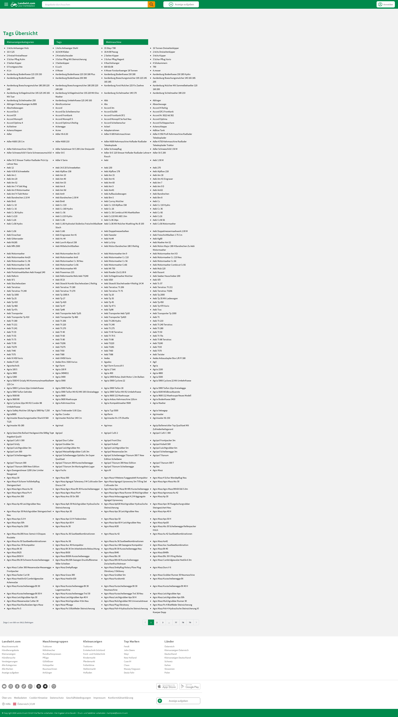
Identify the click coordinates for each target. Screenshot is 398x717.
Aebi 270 (157, 167)
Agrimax (108, 425)
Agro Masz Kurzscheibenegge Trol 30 (73, 593)
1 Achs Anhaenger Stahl (67, 48)
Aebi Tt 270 (61, 328)
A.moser (157, 70)
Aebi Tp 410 (12, 302)
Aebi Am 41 (109, 178)
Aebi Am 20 (12, 178)
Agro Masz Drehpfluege (66, 567)
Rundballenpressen (52, 653)
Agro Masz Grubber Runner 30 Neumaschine (174, 574)
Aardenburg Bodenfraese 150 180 (119, 74)
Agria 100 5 (12, 369)
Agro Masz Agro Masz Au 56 (19, 488)
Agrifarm (108, 414)
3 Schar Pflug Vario (162, 59)
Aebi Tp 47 (60, 305)
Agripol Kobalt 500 (162, 444)
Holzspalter (48, 665)
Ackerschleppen (14, 130)
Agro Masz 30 (13, 477)
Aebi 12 (10, 167)
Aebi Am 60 (109, 182)
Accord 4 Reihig (160, 107)
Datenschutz (57, 697)
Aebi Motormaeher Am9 (67, 257)
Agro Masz (158, 470)
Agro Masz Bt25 (14, 552)
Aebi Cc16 (157, 216)
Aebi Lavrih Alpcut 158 (66, 242)
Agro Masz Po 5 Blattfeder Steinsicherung (75, 608)
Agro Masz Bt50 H (15, 556)
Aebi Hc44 (109, 238)
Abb (106, 100)
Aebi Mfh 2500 (13, 246)
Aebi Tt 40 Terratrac (113, 331)
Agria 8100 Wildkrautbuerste (166, 391)
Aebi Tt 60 (60, 335)
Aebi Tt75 (11, 354)
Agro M (107, 470)
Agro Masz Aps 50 (112, 518)
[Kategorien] (38, 686)
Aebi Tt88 (108, 354)
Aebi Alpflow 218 (161, 171)
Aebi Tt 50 (157, 331)
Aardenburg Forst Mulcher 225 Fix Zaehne (124, 85)
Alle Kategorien (9, 665)
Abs (106, 104)
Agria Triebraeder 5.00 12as (68, 410)
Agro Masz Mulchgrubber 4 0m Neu (72, 600)
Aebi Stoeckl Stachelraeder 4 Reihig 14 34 (123, 283)
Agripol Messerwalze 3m (115, 451)
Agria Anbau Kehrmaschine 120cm (120, 399)
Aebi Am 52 (12, 182)
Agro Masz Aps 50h (15, 522)
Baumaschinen (50, 668)
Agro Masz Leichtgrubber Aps (166, 593)
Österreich (169, 646)
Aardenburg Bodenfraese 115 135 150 (24, 74)
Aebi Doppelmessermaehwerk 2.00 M (170, 231)
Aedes (107, 358)
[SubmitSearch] (151, 4)
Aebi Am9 (60, 193)
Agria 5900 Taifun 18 (113, 387)
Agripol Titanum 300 (16, 462)
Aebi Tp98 (108, 309)
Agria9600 (11, 414)
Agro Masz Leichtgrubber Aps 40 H (72, 597)
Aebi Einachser (14, 234)
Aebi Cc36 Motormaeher (164, 223)
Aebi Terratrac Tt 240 (17, 290)
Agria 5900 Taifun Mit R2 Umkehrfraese (122, 391)
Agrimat (59, 425)
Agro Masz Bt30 (63, 552)
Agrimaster (158, 414)
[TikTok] (23, 686)
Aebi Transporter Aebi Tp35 (68, 313)
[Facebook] (17, 686)
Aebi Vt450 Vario (63, 358)
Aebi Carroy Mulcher (114, 201)
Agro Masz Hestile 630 (66, 578)
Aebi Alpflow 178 (112, 171)
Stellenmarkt (89, 668)
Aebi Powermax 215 (65, 272)
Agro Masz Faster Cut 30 (18, 574)
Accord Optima (160, 118)
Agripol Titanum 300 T (163, 462)
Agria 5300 (12, 376)
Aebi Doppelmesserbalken (116, 231)
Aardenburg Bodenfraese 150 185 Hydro (171, 74)
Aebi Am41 (109, 189)
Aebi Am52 (158, 189)
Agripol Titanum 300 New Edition (120, 462)
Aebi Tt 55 (11, 335)
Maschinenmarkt (10, 646)
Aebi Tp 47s (12, 309)
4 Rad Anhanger (111, 62)
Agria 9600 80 (13, 399)
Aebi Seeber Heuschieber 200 (166, 275)
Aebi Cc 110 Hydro (161, 204)
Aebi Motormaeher (16, 253)
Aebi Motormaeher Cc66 (115, 264)
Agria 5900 (60, 380)
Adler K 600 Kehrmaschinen (117, 133)
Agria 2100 (158, 369)
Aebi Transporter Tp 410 (18, 316)
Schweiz (168, 661)
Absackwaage (159, 104)
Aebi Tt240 (158, 343)
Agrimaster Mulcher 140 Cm (69, 417)
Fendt (126, 646)
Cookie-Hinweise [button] (38, 697)
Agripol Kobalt (111, 444)
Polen (167, 672)
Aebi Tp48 (60, 309)
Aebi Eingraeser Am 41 (66, 234)
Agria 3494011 (62, 373)
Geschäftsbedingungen (78, 697)
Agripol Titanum (161, 455)
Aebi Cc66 (60, 231)
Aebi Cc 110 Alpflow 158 (115, 204)
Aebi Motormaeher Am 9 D (165, 253)
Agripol (59, 432)
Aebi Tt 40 (60, 331)
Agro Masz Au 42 (112, 533)
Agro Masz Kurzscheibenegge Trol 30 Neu (123, 593)
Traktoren (47, 646)
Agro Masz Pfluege (64, 604)
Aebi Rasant (158, 272)
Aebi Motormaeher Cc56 (67, 264)
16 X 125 (10, 51)
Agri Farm (60, 365)
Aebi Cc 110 (61, 204)
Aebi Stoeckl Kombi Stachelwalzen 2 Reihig (76, 283)
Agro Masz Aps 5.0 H (16, 518)
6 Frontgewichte (14, 66)
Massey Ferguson (132, 668)
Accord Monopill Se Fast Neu (117, 118)
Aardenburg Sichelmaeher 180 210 (169, 92)
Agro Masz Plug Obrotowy (116, 604)
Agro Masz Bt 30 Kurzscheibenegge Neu (123, 548)
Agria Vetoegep (160, 410)
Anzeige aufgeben (10, 672)
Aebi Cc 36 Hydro (15, 212)
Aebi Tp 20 (109, 294)
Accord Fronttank (64, 115)
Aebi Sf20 (108, 279)
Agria (155, 365)
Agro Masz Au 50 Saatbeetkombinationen (26, 541)
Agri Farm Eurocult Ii (114, 365)
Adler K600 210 (62, 141)
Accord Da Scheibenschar (68, 111)
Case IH (127, 661)
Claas (126, 665)
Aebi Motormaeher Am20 (18, 257)
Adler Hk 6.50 (62, 133)
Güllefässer (48, 661)
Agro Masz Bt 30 (14, 548)
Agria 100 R (61, 369)
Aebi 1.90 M (158, 160)
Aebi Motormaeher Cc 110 (116, 257)
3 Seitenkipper (62, 62)
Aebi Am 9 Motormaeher (18, 189)
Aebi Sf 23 (60, 279)
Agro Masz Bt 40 (160, 548)
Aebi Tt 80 (60, 339)
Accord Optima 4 (15, 122)
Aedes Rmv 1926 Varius (66, 361)
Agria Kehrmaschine (65, 402)
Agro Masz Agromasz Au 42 (165, 492)
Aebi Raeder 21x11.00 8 (115, 272)
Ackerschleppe (160, 126)
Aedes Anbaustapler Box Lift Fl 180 (169, 358)
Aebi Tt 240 (109, 324)
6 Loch (59, 66)
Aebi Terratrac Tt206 (162, 290)
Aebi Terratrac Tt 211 (163, 287)
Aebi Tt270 (12, 346)
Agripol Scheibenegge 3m (165, 451)
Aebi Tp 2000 (159, 294)
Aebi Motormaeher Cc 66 (164, 260)
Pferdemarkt (89, 661)
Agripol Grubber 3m (65, 444)
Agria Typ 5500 (111, 410)
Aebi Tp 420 (61, 302)
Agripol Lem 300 (14, 451)
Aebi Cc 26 (109, 208)
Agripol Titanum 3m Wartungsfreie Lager (75, 466)
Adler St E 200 (159, 152)
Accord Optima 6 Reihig (67, 122)
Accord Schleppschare (163, 122)
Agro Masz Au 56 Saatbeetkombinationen (123, 541)
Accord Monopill (15, 118)
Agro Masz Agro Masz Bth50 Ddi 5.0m (170, 488)
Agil (155, 361)
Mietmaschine (113, 42)
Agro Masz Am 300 (15, 496)
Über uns (7, 697)
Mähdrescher (49, 650)
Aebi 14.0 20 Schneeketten (68, 167)
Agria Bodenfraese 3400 (164, 399)
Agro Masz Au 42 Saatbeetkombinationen (172, 533)
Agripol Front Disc (112, 440)
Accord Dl (11, 115)
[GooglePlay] (189, 686)
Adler (9, 133)
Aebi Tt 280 (158, 328)
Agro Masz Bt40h (161, 552)
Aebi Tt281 (109, 346)
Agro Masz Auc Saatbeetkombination (170, 544)
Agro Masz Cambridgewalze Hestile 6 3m (172, 559)
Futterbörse (88, 665)
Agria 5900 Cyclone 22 (114, 380)
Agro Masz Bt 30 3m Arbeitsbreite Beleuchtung (78, 548)
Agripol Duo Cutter (64, 440)
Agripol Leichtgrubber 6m (165, 447)
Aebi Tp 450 (158, 302)
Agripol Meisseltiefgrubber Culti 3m (72, 451)
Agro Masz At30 (111, 526)
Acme (58, 130)
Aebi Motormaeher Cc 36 (18, 260)
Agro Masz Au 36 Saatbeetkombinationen (75, 533)
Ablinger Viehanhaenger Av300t (22, 104)
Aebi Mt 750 (109, 268)
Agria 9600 (60, 395)
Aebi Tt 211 (12, 324)
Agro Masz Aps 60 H (65, 522)
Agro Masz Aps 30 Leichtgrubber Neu (121, 511)
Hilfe (8, 704)
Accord (59, 107)
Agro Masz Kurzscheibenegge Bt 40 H (170, 585)
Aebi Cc (156, 201)
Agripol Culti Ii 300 (15, 440)
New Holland (130, 657)
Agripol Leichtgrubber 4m (68, 447)
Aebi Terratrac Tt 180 (65, 287)
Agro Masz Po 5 (14, 608)
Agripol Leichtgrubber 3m (19, 447)
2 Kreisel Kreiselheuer (17, 55)
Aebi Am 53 (61, 182)
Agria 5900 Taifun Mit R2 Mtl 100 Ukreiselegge (77, 391)
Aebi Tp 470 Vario (161, 305)
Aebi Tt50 (60, 350)
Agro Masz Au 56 (63, 541)
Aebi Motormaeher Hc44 (18, 268)
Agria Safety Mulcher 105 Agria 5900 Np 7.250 (28, 410)
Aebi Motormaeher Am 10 (67, 253)
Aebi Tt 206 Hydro (112, 320)
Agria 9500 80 (13, 395)
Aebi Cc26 (11, 219)
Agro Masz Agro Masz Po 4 (19, 492)
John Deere (129, 650)
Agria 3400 (12, 373)
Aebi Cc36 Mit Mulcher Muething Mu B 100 (124, 223)
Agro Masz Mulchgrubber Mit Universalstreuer (126, 600)
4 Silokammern (160, 62)
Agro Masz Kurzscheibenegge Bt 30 (23, 585)
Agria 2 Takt (110, 369)
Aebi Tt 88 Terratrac (162, 339)
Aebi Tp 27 (60, 298)
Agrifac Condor (63, 414)
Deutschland (170, 653)
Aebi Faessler (110, 234)
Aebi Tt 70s (158, 335)
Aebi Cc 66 (158, 212)
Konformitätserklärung (120, 697)
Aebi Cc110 (12, 216)
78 (183, 622)
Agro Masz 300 (62, 477)
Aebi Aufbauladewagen (115, 193)
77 (176, 622)
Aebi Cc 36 (158, 208)
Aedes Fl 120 (12, 361)
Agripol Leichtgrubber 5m (116, 447)
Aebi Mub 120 (159, 268)
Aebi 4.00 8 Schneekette (18, 171)
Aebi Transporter (15, 313)
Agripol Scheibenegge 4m (19, 455)
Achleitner (12, 126)
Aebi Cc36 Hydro (15, 223)
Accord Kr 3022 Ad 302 (163, 115)
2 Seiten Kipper (111, 55)
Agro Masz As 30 (63, 526)
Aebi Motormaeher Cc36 (18, 264)
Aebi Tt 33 (11, 331)
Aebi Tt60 (108, 350)
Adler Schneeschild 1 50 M (165, 148)
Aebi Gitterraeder (15, 238)
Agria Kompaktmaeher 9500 (117, 402)
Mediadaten (20, 697)
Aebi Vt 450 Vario (15, 358)
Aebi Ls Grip (109, 242)
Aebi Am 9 (108, 186)
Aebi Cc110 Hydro (64, 216)
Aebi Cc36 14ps (111, 219)
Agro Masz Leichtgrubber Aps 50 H (120, 597)
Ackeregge (60, 126)
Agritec (156, 466)
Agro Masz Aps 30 (64, 511)
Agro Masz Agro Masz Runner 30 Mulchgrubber (126, 492)
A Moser (59, 70)
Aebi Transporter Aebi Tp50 (117, 313)
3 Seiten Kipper (14, 62)
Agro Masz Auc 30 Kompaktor (21, 544)
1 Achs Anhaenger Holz (18, 48)
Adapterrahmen (111, 130)
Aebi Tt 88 (108, 339)
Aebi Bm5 (11, 201)
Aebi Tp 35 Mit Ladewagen (165, 298)
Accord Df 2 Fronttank (163, 111)
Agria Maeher (159, 402)
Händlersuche (8, 657)
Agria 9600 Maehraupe (66, 399)
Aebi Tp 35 (109, 298)
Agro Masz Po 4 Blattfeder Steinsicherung (172, 604)
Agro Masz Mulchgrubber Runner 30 (170, 600)
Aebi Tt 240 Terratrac (163, 324)
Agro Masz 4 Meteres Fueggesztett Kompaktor (126, 477)
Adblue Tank (159, 130)
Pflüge (46, 657)
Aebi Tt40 (11, 350)
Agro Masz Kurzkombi (114, 578)
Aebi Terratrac (13, 287)
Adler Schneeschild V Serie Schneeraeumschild (29, 152)
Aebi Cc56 (11, 231)
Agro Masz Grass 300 (65, 574)
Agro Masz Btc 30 (112, 556)
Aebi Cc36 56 (159, 219)
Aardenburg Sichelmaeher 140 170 (120, 92)
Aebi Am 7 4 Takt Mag (17, 186)
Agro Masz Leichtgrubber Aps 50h (168, 597)
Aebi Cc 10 (12, 204)
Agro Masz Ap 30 (160, 496)
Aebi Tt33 (157, 346)
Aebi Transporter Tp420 (115, 316)
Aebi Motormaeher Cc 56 (115, 260)
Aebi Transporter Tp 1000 (164, 313)
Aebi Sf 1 (11, 279)
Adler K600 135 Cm (15, 141)
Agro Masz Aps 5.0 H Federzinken (71, 518)
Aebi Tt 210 (158, 320)
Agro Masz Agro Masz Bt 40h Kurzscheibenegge (126, 488)
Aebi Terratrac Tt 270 (65, 290)
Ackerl (107, 126)
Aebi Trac (157, 309)
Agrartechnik (13, 365)
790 (154, 66)
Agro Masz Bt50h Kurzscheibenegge (72, 556)
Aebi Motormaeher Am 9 (115, 253)
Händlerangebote (10, 650)
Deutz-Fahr (129, 672)
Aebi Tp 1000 (13, 294)
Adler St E (60, 152)
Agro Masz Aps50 (161, 522)
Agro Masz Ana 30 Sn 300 (67, 496)
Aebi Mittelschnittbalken (67, 246)
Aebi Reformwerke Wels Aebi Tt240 (72, 275)
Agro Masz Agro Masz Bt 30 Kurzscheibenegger (78, 488)
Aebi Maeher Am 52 (162, 242)
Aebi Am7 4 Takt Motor (17, 193)
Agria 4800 (158, 373)
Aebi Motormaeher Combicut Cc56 (169, 264)
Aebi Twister (158, 354)
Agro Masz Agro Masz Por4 (68, 492)
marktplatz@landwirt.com (117, 713)
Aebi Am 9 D (158, 186)
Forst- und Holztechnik (94, 653)
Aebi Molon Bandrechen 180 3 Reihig (121, 246)
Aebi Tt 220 (61, 324)
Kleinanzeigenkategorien (20, 42)
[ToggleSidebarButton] (6, 4)
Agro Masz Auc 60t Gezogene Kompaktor (123, 544)
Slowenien (169, 668)
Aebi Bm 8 (157, 197)
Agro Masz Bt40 (111, 552)
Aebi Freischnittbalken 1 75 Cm (167, 234)
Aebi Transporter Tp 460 (67, 316)
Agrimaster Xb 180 (15, 425)
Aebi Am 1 (11, 175)
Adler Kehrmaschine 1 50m (19, 148)
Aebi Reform (13, 275)
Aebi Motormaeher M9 (66, 268)
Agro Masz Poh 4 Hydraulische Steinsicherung (126, 608)
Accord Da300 (110, 111)
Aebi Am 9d (61, 189)
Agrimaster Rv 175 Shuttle (116, 417)
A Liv (9, 70)
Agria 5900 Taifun (64, 387)
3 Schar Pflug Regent (114, 59)
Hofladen (87, 672)
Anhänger (47, 672)
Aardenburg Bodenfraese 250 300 (71, 77)
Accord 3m (109, 107)
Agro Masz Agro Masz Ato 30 (166, 481)
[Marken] (45, 686)
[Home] (23, 4)
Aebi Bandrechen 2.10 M (18, 197)
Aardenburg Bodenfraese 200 (20, 77)
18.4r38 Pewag (111, 51)
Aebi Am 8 (60, 186)
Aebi (106, 160)
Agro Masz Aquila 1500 (17, 526)
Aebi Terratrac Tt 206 (114, 287)
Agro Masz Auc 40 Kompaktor (69, 544)
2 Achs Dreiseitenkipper (164, 51)
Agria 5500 (158, 376)
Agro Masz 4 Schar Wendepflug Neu (170, 477)
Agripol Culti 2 (111, 432)
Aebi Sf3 (156, 279)
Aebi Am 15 (109, 175)
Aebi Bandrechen (161, 193)
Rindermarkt (89, 657)
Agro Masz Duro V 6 (162, 567)
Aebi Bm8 (60, 201)
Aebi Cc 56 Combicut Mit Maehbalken (122, 212)
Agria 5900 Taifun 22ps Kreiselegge (169, 387)
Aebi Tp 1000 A (62, 294)
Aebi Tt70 (157, 350)
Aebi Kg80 (157, 238)
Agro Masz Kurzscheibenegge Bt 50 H (24, 593)
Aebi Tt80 (60, 354)
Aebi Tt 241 (12, 328)
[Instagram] (10, 686)
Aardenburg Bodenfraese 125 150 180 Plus (75, 74)
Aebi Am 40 (61, 178)
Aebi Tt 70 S (109, 335)
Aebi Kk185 (12, 242)
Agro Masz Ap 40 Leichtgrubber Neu (24, 503)
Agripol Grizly (13, 444)
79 (190, 622)
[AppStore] (166, 686)
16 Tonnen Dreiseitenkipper (166, 48)
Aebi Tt (156, 316)
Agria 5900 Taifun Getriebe (19, 391)
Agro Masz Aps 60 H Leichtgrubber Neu (122, 522)
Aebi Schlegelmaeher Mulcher (118, 275)
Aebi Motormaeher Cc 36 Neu (69, 260)
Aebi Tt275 (60, 346)
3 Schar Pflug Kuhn (16, 59)
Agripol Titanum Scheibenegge (119, 466)
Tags (59, 42)
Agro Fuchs (61, 470)
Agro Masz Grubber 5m (115, 574)
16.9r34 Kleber (62, 51)
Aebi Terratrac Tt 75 (113, 290)
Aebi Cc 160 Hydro (64, 208)
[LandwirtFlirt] (53, 686)
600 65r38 (108, 66)
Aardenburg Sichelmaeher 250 (21, 100)
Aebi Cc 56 (60, 212)
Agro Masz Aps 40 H (162, 511)
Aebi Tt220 (109, 343)
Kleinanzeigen (9, 653)
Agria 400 (108, 373)
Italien (167, 665)
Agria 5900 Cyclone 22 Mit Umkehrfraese (172, 380)
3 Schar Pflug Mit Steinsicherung (71, 59)
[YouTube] (4, 686)
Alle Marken (7, 668)
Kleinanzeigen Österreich (176, 650)
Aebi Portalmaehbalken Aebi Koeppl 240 (26, 272)
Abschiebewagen (15, 107)
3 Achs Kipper (159, 55)
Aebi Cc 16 (12, 208)
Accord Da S (12, 111)
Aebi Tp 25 (11, 298)
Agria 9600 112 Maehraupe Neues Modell (172, 395)
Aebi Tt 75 (11, 339)
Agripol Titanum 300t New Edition (23, 466)
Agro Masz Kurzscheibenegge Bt (168, 578)
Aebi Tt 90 (11, 343)
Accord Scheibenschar (114, 122)
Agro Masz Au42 (160, 541)
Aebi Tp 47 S (110, 305)
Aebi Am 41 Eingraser (163, 178)
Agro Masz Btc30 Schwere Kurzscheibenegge (28, 559)
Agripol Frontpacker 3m (164, 440)
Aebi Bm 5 (109, 197)
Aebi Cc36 (60, 219)
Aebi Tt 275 (109, 328)
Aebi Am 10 (61, 175)
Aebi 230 (108, 167)
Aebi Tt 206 (61, 320)
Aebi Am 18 (158, 175)
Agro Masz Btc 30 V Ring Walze (167, 556)
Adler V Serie (61, 160)
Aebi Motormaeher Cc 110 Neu (167, 257)
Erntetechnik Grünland (94, 650)
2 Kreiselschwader (64, 55)
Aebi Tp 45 (109, 302)
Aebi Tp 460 (12, 305)
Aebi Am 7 (157, 182)
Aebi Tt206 (60, 343)
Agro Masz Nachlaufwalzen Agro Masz (25, 604)
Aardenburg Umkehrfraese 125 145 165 (74, 100)
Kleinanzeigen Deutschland (177, 657)
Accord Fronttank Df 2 (114, 115)
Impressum (99, 697)
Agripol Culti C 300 (162, 432)
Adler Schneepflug (113, 148)
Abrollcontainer (63, 104)
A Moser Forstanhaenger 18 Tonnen (121, 70)
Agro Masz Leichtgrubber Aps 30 (22, 597)
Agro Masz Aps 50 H (162, 518)
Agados (107, 361)
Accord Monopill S (64, 118)
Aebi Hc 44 (60, 238)
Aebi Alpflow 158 (63, 171)
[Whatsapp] (30, 686)
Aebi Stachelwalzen (16, 283)
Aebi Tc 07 (157, 283)
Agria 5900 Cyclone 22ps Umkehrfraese (25, 387)
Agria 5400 (60, 376)
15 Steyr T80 (110, 48)
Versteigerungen (10, 661)
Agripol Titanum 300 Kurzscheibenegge (74, 462)
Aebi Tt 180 (12, 320)
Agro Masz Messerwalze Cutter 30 (22, 600)
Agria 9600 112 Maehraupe (116, 395)
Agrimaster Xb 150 (161, 417)
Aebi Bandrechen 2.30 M (67, 197)
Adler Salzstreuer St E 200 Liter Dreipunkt (75, 148)
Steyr (126, 653)
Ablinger (157, 100)
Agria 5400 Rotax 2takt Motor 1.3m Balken (124, 376)
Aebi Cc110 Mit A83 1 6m (115, 216)
